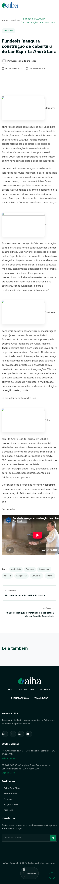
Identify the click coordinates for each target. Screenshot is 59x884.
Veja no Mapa (8, 758)
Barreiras (30, 569)
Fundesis (8, 799)
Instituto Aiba (10, 793)
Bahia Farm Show (12, 788)
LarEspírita (36, 576)
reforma (50, 576)
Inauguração (21, 576)
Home (11, 690)
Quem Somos (26, 690)
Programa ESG (11, 804)
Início (5, 21)
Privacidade (41, 698)
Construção (44, 569)
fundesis (7, 576)
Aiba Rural (8, 810)
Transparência (20, 698)
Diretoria (45, 690)
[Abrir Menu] (53, 5)
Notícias (15, 21)
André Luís (16, 569)
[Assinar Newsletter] (53, 838)
